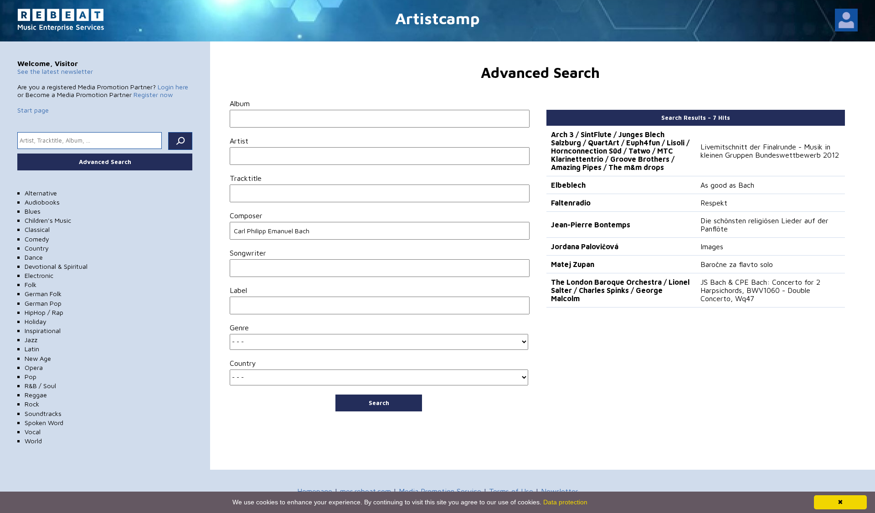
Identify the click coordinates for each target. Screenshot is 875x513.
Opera (34, 367)
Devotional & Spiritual (56, 266)
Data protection (565, 502)
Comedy (37, 239)
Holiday (35, 321)
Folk (30, 284)
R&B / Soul (40, 386)
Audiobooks (42, 202)
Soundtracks (43, 413)
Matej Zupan (572, 264)
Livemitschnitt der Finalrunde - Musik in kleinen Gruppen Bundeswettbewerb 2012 (769, 151)
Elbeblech (568, 185)
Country (37, 248)
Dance (34, 257)
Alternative (41, 193)
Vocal (33, 432)
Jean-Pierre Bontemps (590, 225)
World (33, 441)
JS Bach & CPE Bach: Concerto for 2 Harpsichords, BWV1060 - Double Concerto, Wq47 (760, 290)
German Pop (43, 303)
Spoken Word (44, 422)
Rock (32, 404)
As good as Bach (727, 185)
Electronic (39, 275)
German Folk (43, 294)
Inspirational (43, 330)
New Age (38, 358)
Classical (37, 229)
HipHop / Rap (44, 312)
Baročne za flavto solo (736, 264)
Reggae (36, 395)
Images (711, 246)
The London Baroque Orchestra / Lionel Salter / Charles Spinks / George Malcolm (620, 290)
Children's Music (48, 220)
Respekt (713, 203)
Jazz (31, 340)
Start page (33, 110)
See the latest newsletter (55, 71)
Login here (173, 87)
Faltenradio (571, 203)
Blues (33, 211)
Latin (32, 349)
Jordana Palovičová (584, 246)
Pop (30, 376)
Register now (153, 94)
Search (379, 402)
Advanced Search (105, 161)
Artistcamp (437, 18)
